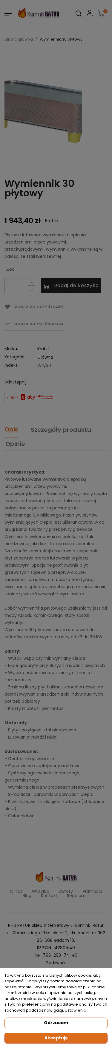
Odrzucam (56, 1023)
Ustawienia (75, 1010)
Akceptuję (56, 1038)
